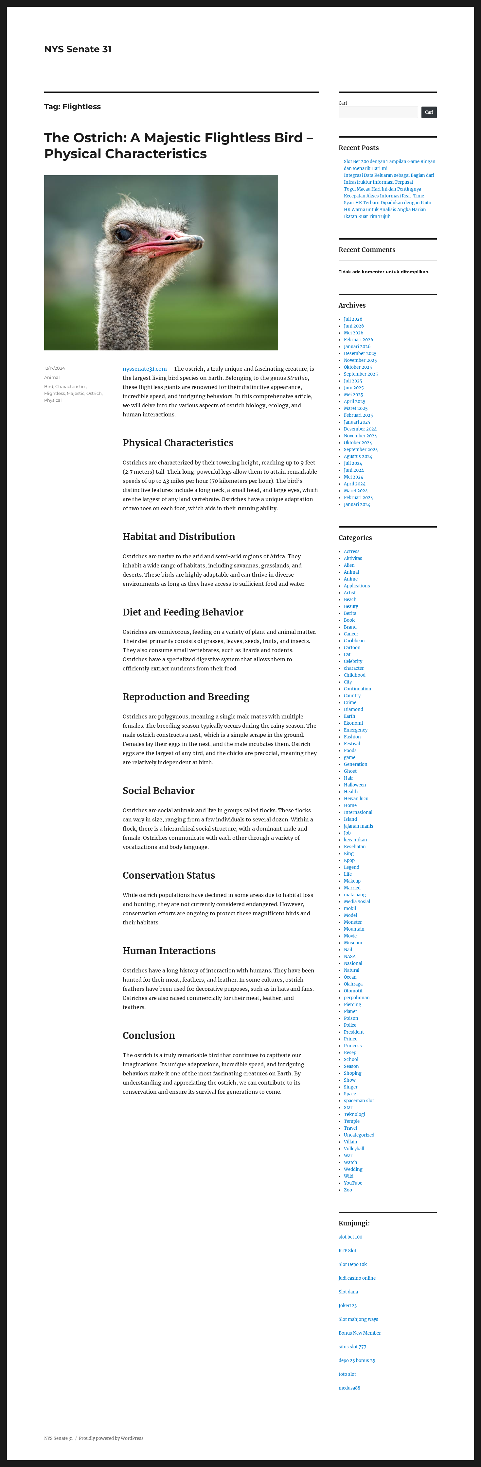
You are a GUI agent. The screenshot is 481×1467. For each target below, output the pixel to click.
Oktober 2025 (358, 367)
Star (348, 1107)
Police (350, 1025)
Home (350, 805)
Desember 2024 (360, 429)
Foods (350, 750)
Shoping (353, 1073)
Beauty (351, 606)
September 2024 (361, 449)
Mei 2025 (353, 394)
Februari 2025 (358, 415)
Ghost (350, 771)
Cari (343, 103)
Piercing (352, 1004)
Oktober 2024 (358, 443)
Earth (349, 716)
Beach (350, 599)
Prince (350, 1039)
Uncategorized (359, 1135)
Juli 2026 (353, 319)
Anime (351, 579)
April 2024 (354, 484)
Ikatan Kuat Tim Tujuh (367, 216)
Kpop (349, 860)
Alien (349, 565)
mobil (350, 908)
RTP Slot (347, 1251)
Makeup (352, 881)
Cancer (351, 634)
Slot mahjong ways (358, 1319)
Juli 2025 (353, 381)
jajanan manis (358, 826)
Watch (350, 1162)
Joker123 (348, 1305)
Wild (348, 1176)
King (349, 853)
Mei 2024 (353, 477)
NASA (350, 956)
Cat (347, 654)
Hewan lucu (356, 798)
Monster (353, 922)
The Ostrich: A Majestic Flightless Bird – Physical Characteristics (178, 145)
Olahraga (353, 984)
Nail (348, 950)
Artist (350, 593)
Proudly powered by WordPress (111, 1438)
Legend (351, 867)
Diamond (353, 709)
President (354, 1032)
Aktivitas (353, 558)
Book (349, 620)
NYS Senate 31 (78, 49)
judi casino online (357, 1278)
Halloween (355, 785)
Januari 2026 (357, 346)
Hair (348, 778)
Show (350, 1080)
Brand (350, 627)
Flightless (54, 393)
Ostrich (94, 393)
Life (348, 874)
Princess (353, 1046)
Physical (53, 400)
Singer (351, 1087)
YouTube (353, 1183)
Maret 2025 (356, 408)
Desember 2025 (360, 353)
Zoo (348, 1190)
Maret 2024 (356, 491)
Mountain (354, 929)
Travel (350, 1128)
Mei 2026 (354, 333)
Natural (351, 970)
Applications (357, 586)
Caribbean (354, 641)
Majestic (75, 393)
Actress (352, 551)
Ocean (350, 977)
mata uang (355, 895)
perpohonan (357, 998)
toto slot (347, 1374)
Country (352, 696)
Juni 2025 (354, 388)
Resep (350, 1052)
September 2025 (361, 374)
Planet (350, 1011)
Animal (52, 377)
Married (352, 888)
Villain (350, 1142)
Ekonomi (353, 723)
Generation (355, 764)
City (348, 682)
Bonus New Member (360, 1333)
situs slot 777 (352, 1347)
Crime (350, 702)
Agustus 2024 (358, 456)
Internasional (358, 812)
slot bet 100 (350, 1237)
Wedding (353, 1169)
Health (351, 792)
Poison (351, 1018)
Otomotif (353, 991)
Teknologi (354, 1114)
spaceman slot (359, 1101)
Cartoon (352, 647)
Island (350, 819)
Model (350, 915)
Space (350, 1094)
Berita (350, 613)
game (349, 757)
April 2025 (354, 401)
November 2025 (360, 360)
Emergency (355, 730)
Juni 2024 (354, 470)
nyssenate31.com (145, 368)
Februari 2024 (358, 497)
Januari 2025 (357, 422)
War (348, 1155)
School (351, 1059)
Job (347, 833)
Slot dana (348, 1292)
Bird (48, 386)
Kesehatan (355, 847)
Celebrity (353, 661)
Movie (350, 936)
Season (351, 1066)
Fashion (352, 737)
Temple (352, 1121)
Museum (353, 943)
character (354, 668)
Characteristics (70, 386)
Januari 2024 (357, 504)
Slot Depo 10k (353, 1264)
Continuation (357, 689)
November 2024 (360, 436)
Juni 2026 (354, 326)
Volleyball (354, 1149)
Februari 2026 (358, 340)
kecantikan (355, 840)
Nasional (353, 963)
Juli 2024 (353, 463)
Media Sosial (357, 901)
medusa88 (349, 1388)
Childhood (354, 675)
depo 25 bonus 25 (357, 1360)
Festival (352, 744)
